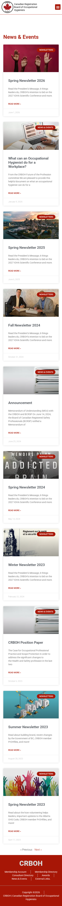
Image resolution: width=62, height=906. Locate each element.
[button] (58, 7)
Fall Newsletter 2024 (24, 325)
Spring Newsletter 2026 (26, 81)
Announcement (20, 403)
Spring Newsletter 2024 (26, 487)
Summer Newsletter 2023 (28, 727)
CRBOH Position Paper (25, 643)
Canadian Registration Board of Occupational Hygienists (25, 7)
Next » (38, 849)
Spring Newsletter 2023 (26, 805)
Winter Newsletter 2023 (26, 565)
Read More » (14, 104)
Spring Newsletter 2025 (26, 248)
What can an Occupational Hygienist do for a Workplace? (28, 162)
